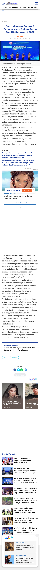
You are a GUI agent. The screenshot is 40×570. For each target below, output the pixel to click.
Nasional (14, 357)
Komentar (21, 375)
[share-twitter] (18, 369)
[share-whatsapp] (21, 369)
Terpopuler (13, 7)
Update (28, 190)
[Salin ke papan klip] (25, 369)
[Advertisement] (20, 230)
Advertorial (32, 7)
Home (4, 7)
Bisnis (5, 357)
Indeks (23, 7)
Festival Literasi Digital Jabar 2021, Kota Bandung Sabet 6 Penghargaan (20, 349)
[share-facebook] (14, 369)
